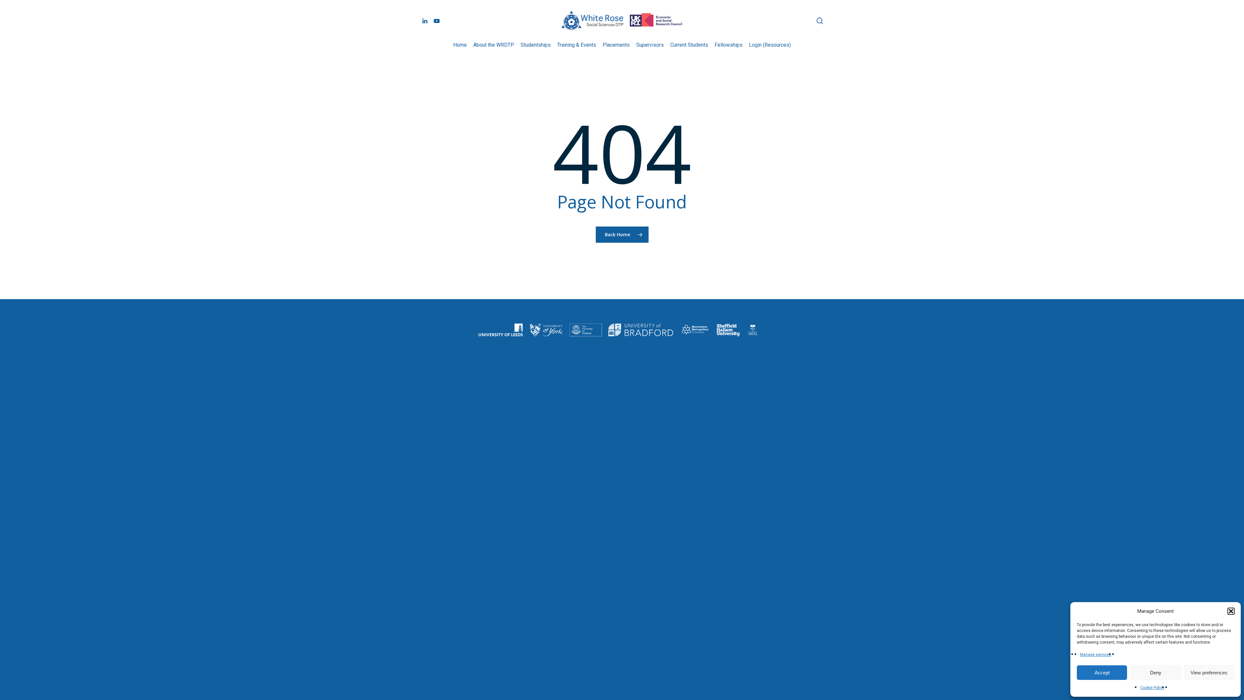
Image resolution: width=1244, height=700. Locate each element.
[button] (1231, 611)
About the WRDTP (493, 45)
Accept (1102, 672)
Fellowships (729, 45)
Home (460, 45)
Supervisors (650, 45)
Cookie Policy (1152, 687)
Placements (616, 45)
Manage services (1095, 654)
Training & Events (576, 45)
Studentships (536, 45)
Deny (1155, 672)
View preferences (1209, 672)
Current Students (689, 45)
